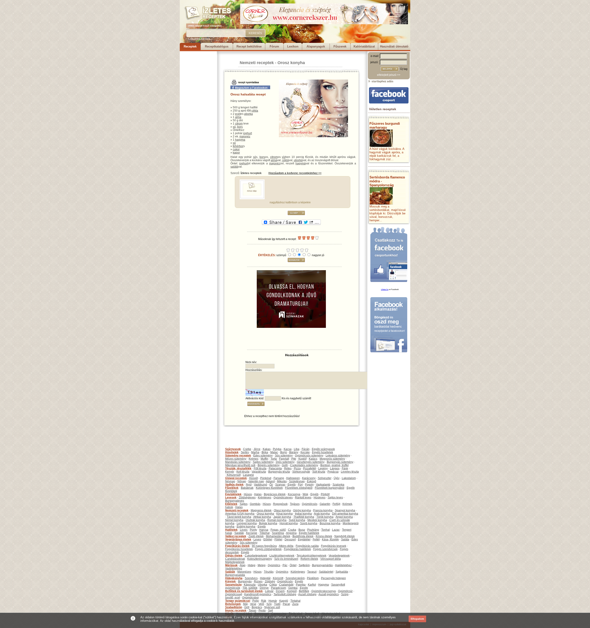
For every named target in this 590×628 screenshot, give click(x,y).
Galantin (325, 504)
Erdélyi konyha (246, 526)
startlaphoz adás (382, 81)
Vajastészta (259, 471)
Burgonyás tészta (279, 471)
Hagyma (323, 584)
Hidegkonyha (233, 578)
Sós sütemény (284, 455)
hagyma (240, 139)
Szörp (344, 594)
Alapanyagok (316, 46)
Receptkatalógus (216, 46)
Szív (269, 604)
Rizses (258, 581)
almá (274, 160)
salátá (234, 166)
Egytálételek (233, 494)
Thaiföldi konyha (303, 516)
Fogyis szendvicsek (325, 549)
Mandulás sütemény (238, 462)
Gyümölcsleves (283, 497)
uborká (298, 160)
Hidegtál (265, 578)
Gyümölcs (274, 565)
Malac (274, 452)
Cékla (273, 584)
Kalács (313, 458)
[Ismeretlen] (252, 197)
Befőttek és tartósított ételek (244, 591)
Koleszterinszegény (259, 558)
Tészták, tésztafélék (238, 468)
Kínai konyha (284, 513)
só (234, 126)
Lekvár (269, 591)
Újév (336, 478)
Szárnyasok (233, 449)
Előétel (267, 539)
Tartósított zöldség (285, 594)
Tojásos (295, 504)
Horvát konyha (289, 523)
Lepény (323, 468)
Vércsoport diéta (330, 558)
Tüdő (277, 604)
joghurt (247, 133)
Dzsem (280, 591)
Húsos (248, 494)
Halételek (231, 529)
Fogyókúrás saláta (307, 546)
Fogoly (309, 484)
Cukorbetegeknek (256, 555)
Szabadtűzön (233, 607)
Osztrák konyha (255, 520)
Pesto (262, 610)
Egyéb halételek (309, 533)
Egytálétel (304, 539)
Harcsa (263, 529)
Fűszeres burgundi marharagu (384, 125)
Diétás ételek (233, 555)
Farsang (279, 478)
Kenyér (229, 471)
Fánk (345, 468)
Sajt (270, 610)
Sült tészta (318, 471)
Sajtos (244, 504)
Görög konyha (302, 510)
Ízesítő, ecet (232, 597)
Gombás (255, 504)
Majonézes (244, 571)
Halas (258, 494)
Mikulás (282, 481)
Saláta (345, 539)
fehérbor (238, 146)
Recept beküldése (249, 46)
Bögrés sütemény (269, 465)
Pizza (297, 468)
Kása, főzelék (330, 539)
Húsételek (232, 452)
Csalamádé (286, 584)
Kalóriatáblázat (364, 46)
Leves (244, 529)
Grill (246, 607)
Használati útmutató (394, 46)
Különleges (298, 571)
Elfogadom (417, 618)
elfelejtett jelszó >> (388, 75)
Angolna (291, 533)
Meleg (262, 565)
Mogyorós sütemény (332, 458)
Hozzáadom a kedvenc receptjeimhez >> (295, 173)
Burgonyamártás (322, 565)
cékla (254, 110)
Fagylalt (284, 458)
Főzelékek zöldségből (299, 487)
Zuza (295, 604)
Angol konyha (344, 516)
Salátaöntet (326, 571)
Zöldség (270, 581)
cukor (236, 149)
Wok (305, 494)
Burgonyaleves (234, 500)
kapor (236, 152)
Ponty (253, 529)
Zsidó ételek (256, 536)
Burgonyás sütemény (340, 462)
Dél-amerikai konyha (345, 513)
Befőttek (304, 591)
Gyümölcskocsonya (323, 591)
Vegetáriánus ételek (238, 539)
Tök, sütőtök (249, 587)
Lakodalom (349, 478)
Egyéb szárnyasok (323, 449)
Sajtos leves (335, 497)
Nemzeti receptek (257, 62)
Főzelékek (232, 487)
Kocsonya (294, 494)
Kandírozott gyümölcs (257, 594)
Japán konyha (282, 516)
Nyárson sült (272, 607)
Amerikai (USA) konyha (239, 513)
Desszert (290, 539)
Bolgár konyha (268, 523)
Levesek (230, 497)
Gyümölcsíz (345, 591)
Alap (242, 565)
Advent (270, 481)
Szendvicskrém (295, 578)
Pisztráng (313, 529)
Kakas (267, 449)
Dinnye (264, 587)
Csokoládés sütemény (304, 465)
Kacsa (288, 449)
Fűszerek (339, 46)
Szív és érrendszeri (286, 558)
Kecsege (251, 533)
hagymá (300, 163)
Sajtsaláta (342, 571)
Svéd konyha (297, 520)
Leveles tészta (350, 471)
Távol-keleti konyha (239, 516)
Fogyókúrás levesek (333, 546)
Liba (296, 449)
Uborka (262, 584)
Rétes (288, 468)
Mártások (231, 565)
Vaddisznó (260, 484)
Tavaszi (312, 571)
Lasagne (248, 475)
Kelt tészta (242, 471)
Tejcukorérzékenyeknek (311, 555)
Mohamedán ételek (278, 536)
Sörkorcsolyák (301, 471)
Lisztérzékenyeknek (281, 555)
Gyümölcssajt (233, 594)
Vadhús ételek (234, 484)
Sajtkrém (304, 565)
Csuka (292, 529)
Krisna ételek (324, 536)
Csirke (247, 449)
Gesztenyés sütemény (310, 462)
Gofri (285, 465)
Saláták (239, 533)
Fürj (300, 484)
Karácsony (309, 478)
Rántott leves (303, 497)
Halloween (293, 478)
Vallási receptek (235, 536)
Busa (301, 529)
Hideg (251, 565)
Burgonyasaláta (235, 575)
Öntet (293, 565)
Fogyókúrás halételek (297, 549)
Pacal (286, 604)
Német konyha (234, 520)
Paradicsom (278, 587)
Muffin (264, 458)
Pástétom (313, 578)
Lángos (334, 468)
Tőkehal (265, 533)
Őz (271, 484)
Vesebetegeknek (339, 555)
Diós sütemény (285, 462)
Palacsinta (275, 468)
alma (238, 117)
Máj (245, 604)
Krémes (253, 458)
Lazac (336, 529)
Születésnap (297, 481)
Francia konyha (323, 510)
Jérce (257, 449)
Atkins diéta (286, 546)
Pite (293, 458)
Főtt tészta (260, 468)
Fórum (274, 46)
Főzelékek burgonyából (329, 487)
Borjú (283, 452)
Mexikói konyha (317, 520)
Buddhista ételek (302, 536)
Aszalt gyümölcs (329, 594)
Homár (272, 600)
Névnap (230, 481)
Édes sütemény (263, 455)
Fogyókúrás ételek (237, 546)
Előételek (231, 504)
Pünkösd (265, 478)
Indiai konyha (303, 513)
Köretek (230, 581)
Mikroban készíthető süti (240, 465)
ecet (237, 114)
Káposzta (250, 584)
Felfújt (336, 504)
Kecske (305, 452)
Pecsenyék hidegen (333, 578)
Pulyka (277, 449)
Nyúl (249, 484)
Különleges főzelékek (269, 487)
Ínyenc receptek (235, 610)
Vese (253, 604)
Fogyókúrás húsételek (239, 549)
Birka (265, 452)
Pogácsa (333, 471)
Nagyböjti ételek (344, 536)
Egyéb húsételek (322, 452)
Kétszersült (234, 475)
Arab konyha (322, 513)
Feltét (316, 539)
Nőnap (241, 481)
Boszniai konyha (330, 523)
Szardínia (278, 533)
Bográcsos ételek (275, 494)
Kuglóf (302, 458)
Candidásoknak (235, 558)
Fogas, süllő (278, 529)
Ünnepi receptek (236, 478)
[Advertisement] (198, 120)
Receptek (190, 46)
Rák (263, 600)
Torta (274, 458)
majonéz (244, 136)
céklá (285, 160)
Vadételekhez (233, 568)
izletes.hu (384, 289)
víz (283, 157)
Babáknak (247, 487)
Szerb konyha (308, 523)
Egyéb (292, 484)
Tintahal (295, 600)
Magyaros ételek (261, 510)
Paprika (301, 584)
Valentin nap (256, 481)
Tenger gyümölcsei (237, 600)
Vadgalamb (323, 484)
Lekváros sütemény (338, 455)
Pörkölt (325, 494)
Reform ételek (309, 558)
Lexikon (292, 46)
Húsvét (253, 478)
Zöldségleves (247, 497)
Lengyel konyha (247, 523)
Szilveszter (324, 478)
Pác (285, 565)
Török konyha (324, 516)
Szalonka (338, 484)
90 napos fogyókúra (264, 546)
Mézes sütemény (235, 458)
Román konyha (276, 520)
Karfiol (312, 584)
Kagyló (283, 600)
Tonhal (325, 529)
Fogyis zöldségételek (268, 549)
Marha (255, 452)
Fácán (306, 449)
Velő (261, 604)
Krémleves (264, 497)
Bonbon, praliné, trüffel (334, 465)
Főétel (278, 539)
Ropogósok (280, 504)
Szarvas (280, 484)
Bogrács (257, 607)
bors (240, 126)
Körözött (278, 578)
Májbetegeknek (235, 562)
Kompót (292, 591)
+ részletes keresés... (200, 38)
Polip (255, 600)
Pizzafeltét (309, 468)
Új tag (403, 69)
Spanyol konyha (345, 510)
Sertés (245, 452)
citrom (239, 123)
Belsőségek (233, 604)
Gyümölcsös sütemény (309, 455)
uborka (248, 114)
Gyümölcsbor (250, 597)
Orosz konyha (291, 62)
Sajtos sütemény (263, 462)
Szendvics (251, 578)
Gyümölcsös (309, 504)
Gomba (293, 587)
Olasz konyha (282, 510)
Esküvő (311, 481)
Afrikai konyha (262, 516)
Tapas (252, 610)
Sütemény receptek (238, 455)
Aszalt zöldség (307, 594)
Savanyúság (233, 584)
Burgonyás (245, 581)
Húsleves (319, 497)
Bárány (293, 452)
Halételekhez (343, 565)
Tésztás (269, 571)
